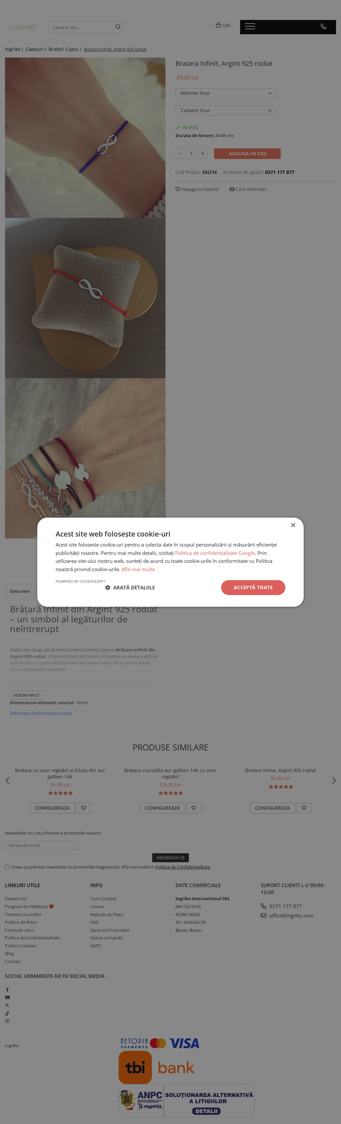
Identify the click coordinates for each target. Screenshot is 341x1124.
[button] (130, 587)
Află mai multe (138, 569)
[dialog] (170, 562)
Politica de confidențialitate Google (215, 553)
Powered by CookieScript (80, 581)
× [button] (292, 525)
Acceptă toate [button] (253, 587)
